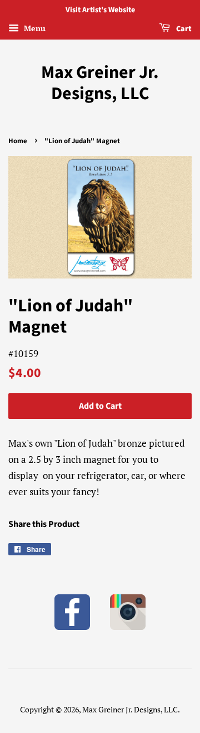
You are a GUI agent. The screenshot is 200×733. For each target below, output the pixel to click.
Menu (34, 28)
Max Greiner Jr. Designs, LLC (100, 83)
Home (17, 141)
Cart (183, 29)
